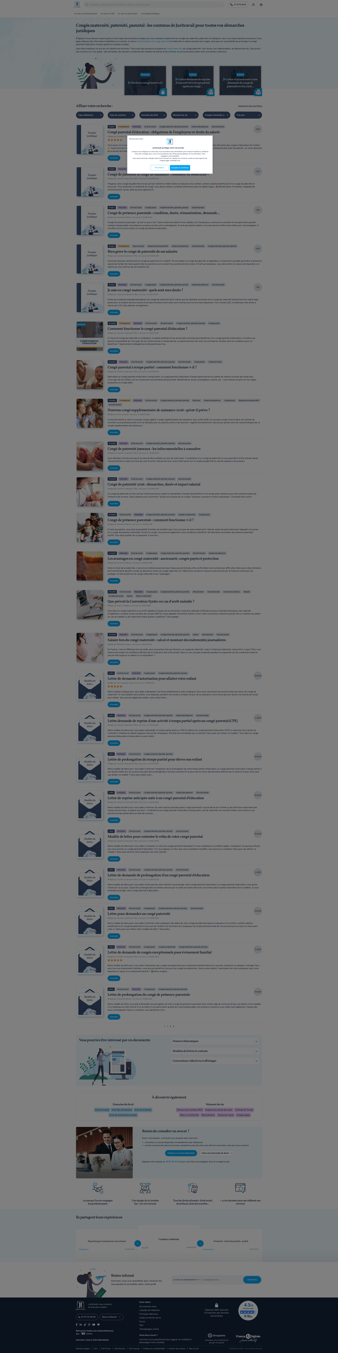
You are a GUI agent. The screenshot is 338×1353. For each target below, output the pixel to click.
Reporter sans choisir (136, 139)
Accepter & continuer (180, 168)
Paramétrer (159, 168)
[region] (170, 154)
